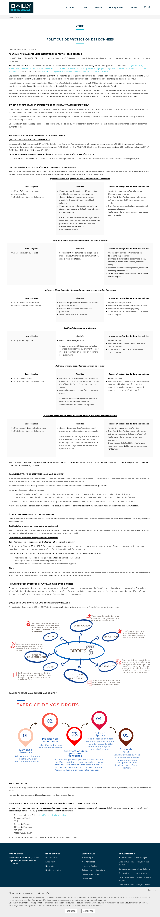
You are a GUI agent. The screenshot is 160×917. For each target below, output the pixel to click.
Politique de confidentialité (93, 870)
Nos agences (116, 7)
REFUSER (71, 911)
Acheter (70, 7)
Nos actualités (51, 857)
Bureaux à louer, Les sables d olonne (134, 869)
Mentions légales (89, 866)
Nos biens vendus (53, 870)
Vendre (98, 7)
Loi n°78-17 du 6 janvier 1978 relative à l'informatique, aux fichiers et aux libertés (75, 71)
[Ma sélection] (145, 7)
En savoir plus (75, 905)
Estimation (50, 862)
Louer (85, 7)
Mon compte (87, 857)
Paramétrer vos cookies (92, 905)
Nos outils (49, 866)
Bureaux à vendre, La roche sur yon (133, 873)
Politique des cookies (91, 874)
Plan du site (87, 879)
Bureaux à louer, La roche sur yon (133, 857)
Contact (134, 7)
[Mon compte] (149, 7)
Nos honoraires (88, 862)
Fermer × (152, 890)
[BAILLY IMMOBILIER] (21, 7)
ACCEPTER (88, 911)
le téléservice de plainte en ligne (54, 815)
